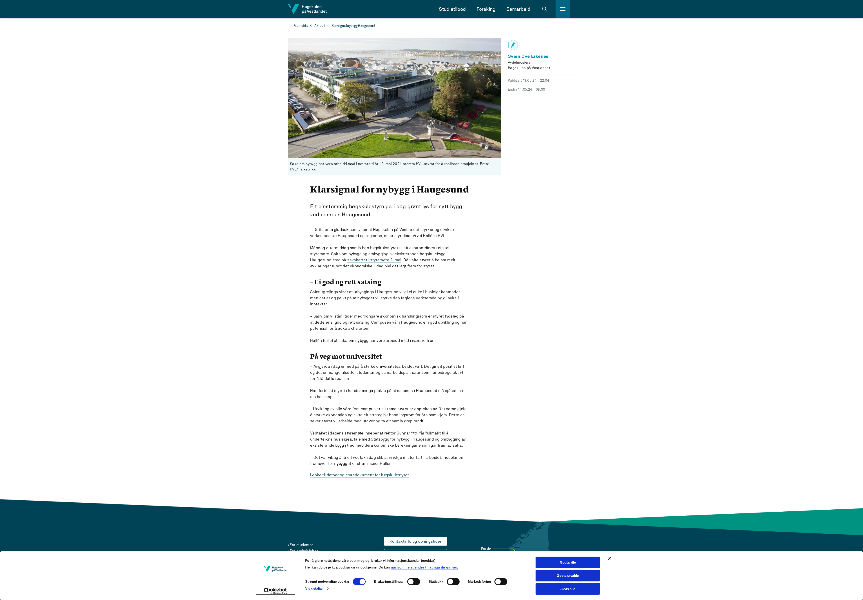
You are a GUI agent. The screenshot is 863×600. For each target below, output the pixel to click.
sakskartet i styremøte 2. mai (374, 259)
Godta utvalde (568, 576)
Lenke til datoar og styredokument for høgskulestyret (359, 474)
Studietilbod (452, 9)
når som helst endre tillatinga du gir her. (424, 567)
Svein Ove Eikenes (528, 56)
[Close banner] (609, 558)
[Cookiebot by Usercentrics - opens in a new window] (275, 591)
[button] (545, 9)
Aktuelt (319, 25)
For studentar (301, 545)
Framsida (301, 25)
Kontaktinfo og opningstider (415, 541)
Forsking (486, 9)
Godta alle (568, 562)
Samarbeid (518, 9)
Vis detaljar (314, 588)
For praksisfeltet (304, 551)
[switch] (413, 581)
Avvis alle (567, 589)
